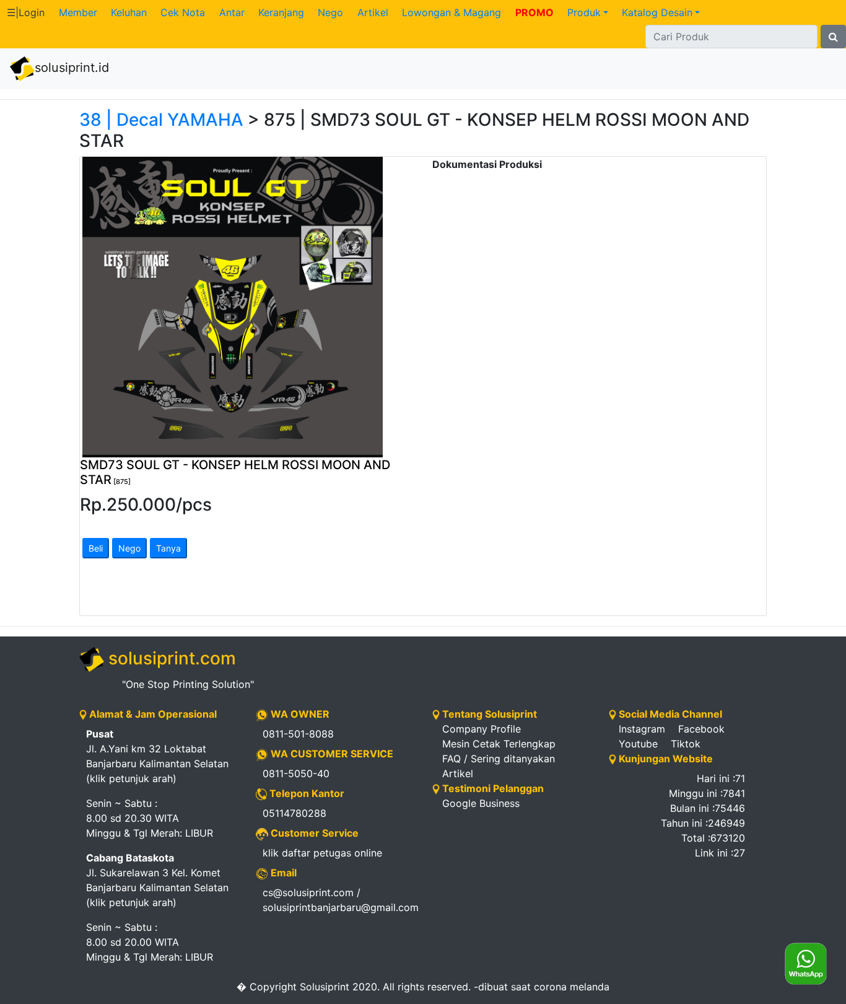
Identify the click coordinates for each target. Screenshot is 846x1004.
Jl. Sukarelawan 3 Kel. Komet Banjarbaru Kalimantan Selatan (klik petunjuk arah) (157, 880)
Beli (96, 548)
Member (78, 12)
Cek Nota (182, 12)
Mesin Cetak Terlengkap (499, 744)
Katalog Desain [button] (657, 12)
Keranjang (281, 12)
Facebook (701, 729)
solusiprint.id (72, 67)
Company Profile (481, 729)
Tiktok (685, 744)
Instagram (642, 729)
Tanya (168, 548)
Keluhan (129, 12)
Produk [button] (584, 12)
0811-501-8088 (298, 734)
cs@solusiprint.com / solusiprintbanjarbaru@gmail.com (338, 900)
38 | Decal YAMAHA (161, 119)
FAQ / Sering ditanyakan (498, 758)
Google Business (481, 803)
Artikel (372, 12)
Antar (232, 12)
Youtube (638, 744)
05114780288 (294, 813)
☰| (26, 12)
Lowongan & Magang (451, 12)
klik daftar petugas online (322, 853)
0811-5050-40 (296, 773)
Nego (330, 12)
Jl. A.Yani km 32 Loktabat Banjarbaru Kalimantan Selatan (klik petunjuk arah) (157, 756)
